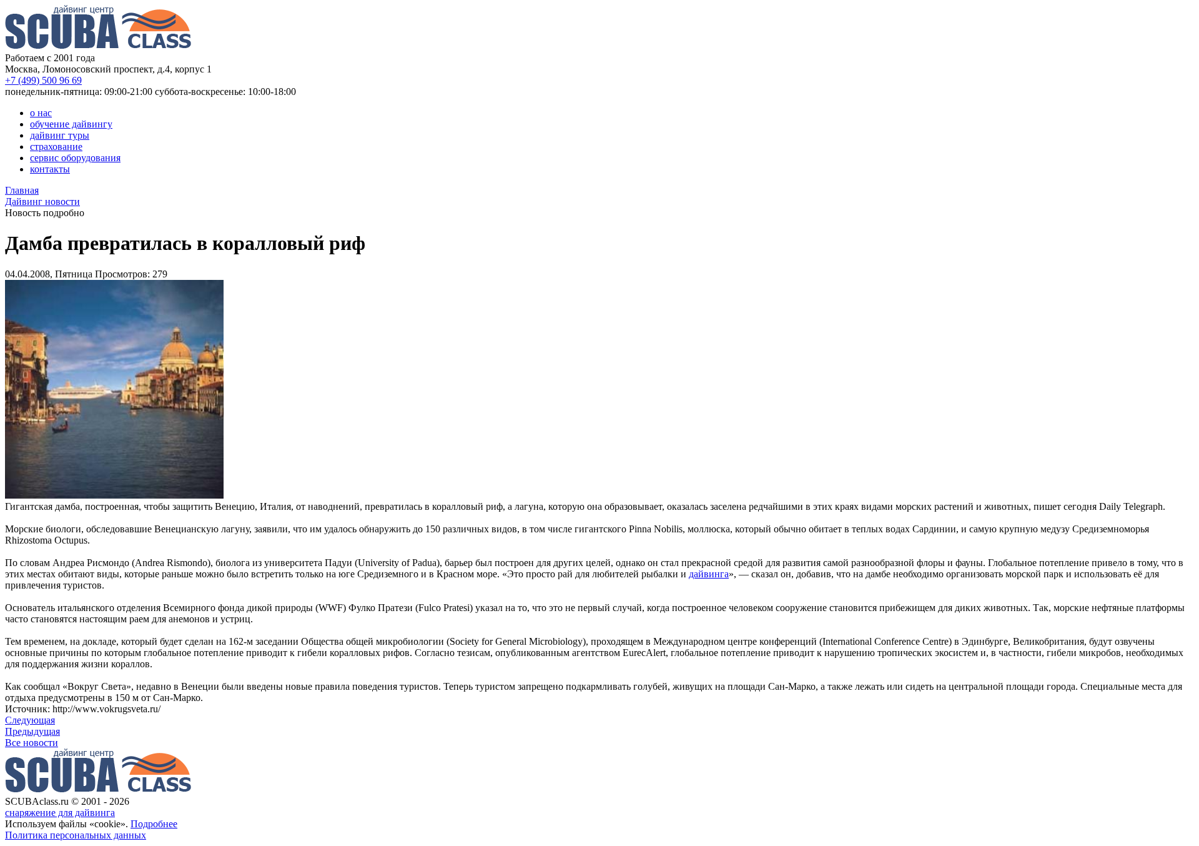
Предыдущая (32, 731)
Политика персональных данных (75, 835)
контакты (50, 169)
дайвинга (709, 574)
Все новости (31, 742)
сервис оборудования (75, 157)
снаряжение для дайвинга (60, 812)
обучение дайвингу (71, 124)
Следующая (30, 720)
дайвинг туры (59, 135)
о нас (41, 112)
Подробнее (154, 824)
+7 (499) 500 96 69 (43, 80)
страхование (56, 146)
